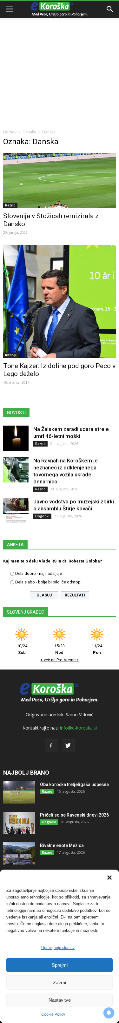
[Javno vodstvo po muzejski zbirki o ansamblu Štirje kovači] (16, 510)
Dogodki (42, 516)
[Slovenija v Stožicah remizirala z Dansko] (59, 180)
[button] (109, 877)
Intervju (11, 355)
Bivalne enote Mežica (62, 845)
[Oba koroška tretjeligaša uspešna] (19, 792)
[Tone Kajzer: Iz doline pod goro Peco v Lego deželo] (59, 301)
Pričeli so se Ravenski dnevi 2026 (74, 815)
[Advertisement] (59, 62)
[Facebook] (51, 745)
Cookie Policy (53, 1014)
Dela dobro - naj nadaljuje (38, 573)
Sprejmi (60, 965)
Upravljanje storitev (58, 948)
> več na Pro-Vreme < (60, 659)
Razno (10, 205)
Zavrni (59, 982)
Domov (10, 132)
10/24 (22, 649)
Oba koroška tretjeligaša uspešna (74, 784)
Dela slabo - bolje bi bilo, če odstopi (48, 582)
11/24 (97, 649)
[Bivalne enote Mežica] (19, 853)
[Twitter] (68, 745)
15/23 (59, 649)
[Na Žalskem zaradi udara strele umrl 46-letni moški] (16, 438)
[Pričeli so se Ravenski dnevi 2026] (19, 823)
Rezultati (75, 595)
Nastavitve (60, 1000)
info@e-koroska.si (78, 728)
